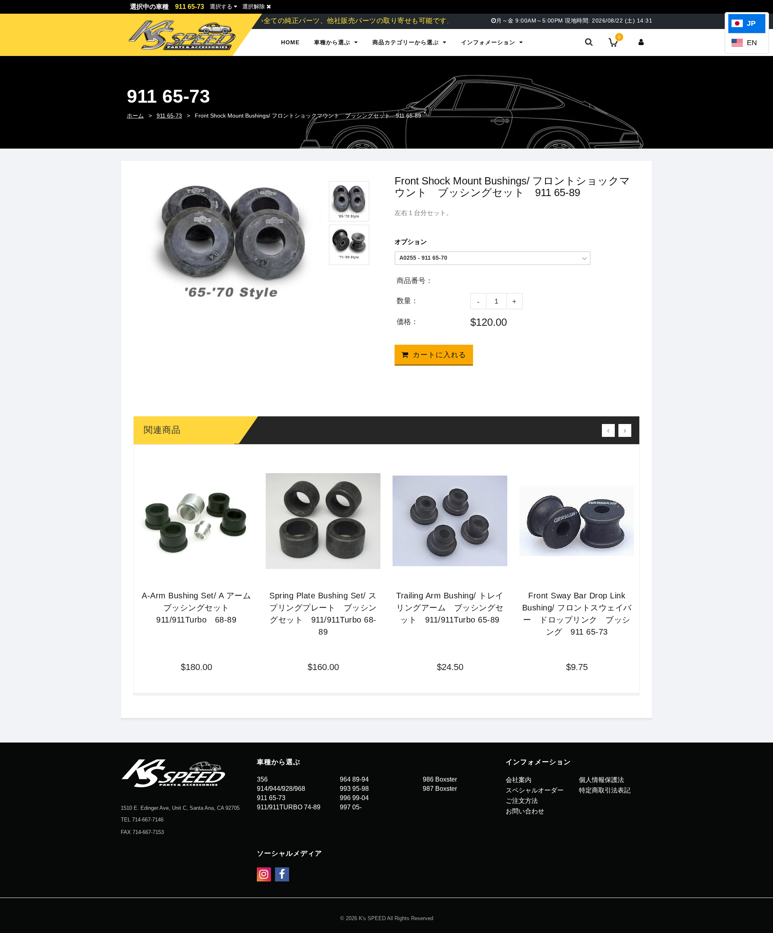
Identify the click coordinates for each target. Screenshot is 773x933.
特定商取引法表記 (604, 790)
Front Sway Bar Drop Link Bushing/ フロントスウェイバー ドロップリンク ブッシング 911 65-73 (577, 613)
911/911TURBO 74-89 (288, 807)
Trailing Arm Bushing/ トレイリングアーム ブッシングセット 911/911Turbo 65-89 (450, 607)
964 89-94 (354, 779)
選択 (221, 6)
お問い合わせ (525, 811)
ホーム (135, 115)
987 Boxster (440, 788)
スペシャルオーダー (535, 790)
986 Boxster (440, 779)
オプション (411, 241)
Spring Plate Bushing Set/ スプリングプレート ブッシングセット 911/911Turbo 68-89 (323, 613)
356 (262, 779)
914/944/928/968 (281, 788)
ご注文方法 (522, 800)
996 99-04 (354, 797)
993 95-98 (354, 788)
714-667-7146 (147, 820)
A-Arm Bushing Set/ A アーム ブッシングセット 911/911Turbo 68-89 (198, 607)
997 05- (351, 807)
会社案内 (518, 779)
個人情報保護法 (601, 779)
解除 (254, 6)
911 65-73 (169, 115)
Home (290, 42)
